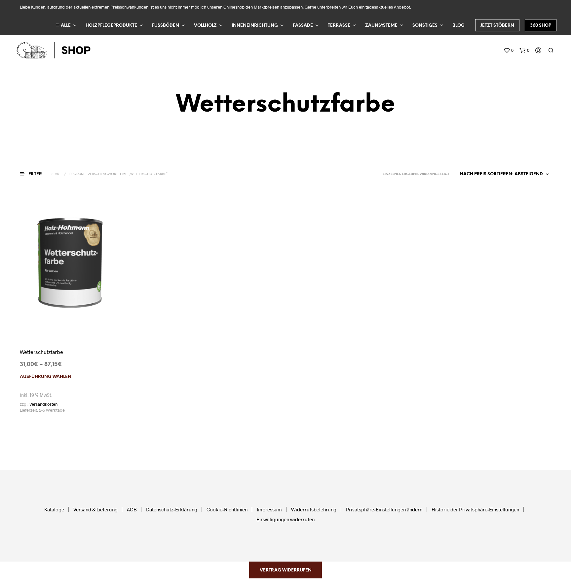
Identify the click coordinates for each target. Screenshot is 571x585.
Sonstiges (425, 25)
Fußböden (165, 25)
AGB (132, 509)
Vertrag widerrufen (286, 570)
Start (56, 174)
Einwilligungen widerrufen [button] (285, 519)
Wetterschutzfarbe (41, 352)
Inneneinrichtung (255, 25)
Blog (458, 25)
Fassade (303, 25)
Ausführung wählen (45, 377)
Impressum (269, 509)
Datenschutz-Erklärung (171, 509)
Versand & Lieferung (95, 509)
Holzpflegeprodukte (111, 25)
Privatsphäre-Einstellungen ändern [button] (384, 509)
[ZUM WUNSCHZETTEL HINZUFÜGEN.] (70, 322)
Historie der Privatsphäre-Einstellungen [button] (475, 509)
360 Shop (540, 25)
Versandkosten (43, 404)
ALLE (65, 25)
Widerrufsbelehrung (313, 509)
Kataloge (54, 509)
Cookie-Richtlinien (227, 509)
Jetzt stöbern (497, 25)
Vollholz (205, 25)
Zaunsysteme (381, 25)
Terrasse (339, 25)
